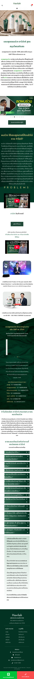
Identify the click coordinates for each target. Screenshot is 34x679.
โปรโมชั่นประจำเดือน (23, 632)
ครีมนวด (7, 634)
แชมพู (7, 632)
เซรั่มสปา (7, 640)
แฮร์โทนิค (8, 637)
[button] (2, 5)
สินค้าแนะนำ (21, 634)
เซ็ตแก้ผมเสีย (21, 640)
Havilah (17, 3)
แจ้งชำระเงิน (21, 642)
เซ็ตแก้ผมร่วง (22, 637)
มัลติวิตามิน (8, 642)
